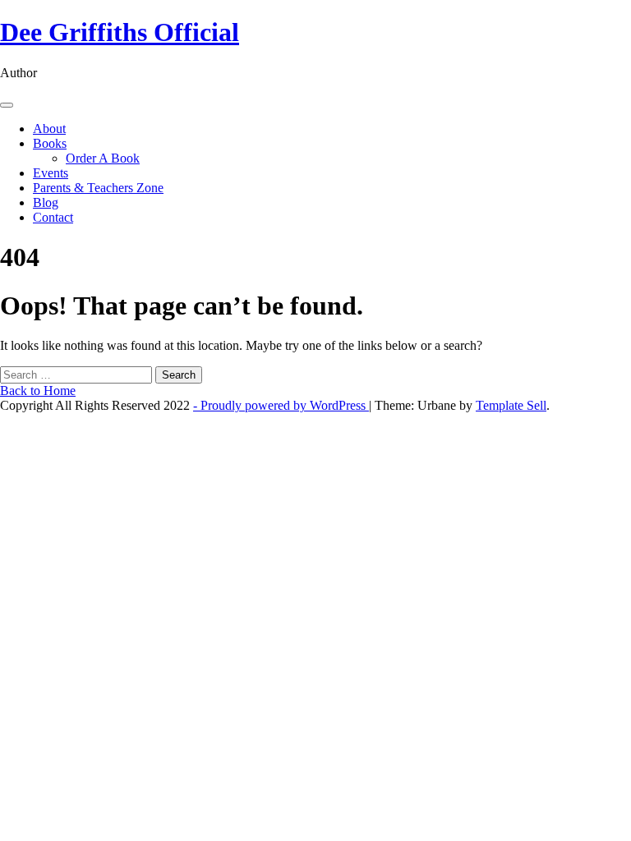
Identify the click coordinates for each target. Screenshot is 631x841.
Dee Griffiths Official (119, 32)
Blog (45, 202)
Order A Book (103, 158)
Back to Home (38, 391)
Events (50, 173)
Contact (53, 217)
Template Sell (511, 405)
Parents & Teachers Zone (98, 188)
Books (50, 143)
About (49, 129)
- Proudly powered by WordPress (281, 405)
